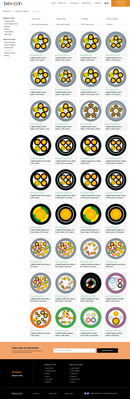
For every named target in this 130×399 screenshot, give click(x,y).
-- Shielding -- (84, 19)
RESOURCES (86, 3)
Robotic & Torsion (75, 379)
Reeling (73, 382)
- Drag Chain (7, 50)
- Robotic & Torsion (9, 53)
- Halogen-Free (8, 47)
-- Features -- (110, 24)
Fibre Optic (48, 382)
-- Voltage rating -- (61, 19)
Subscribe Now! (107, 350)
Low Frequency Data (51, 371)
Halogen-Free (74, 373)
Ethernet (48, 376)
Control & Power (50, 368)
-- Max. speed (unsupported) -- (39, 24)
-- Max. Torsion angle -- (87, 24)
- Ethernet (6, 29)
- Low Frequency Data (10, 24)
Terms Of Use (53, 393)
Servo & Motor (49, 379)
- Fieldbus (6, 26)
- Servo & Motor (8, 32)
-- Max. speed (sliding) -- (63, 24)
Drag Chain (74, 376)
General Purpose (75, 368)
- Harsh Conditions (9, 45)
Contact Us (36, 393)
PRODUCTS (62, 3)
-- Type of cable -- (35, 19)
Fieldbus (48, 373)
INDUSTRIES (74, 3)
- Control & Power (9, 21)
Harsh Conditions (75, 371)
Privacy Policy (69, 393)
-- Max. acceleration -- (112, 19)
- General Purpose (9, 42)
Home (53, 3)
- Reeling (6, 55)
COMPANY (98, 3)
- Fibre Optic (7, 34)
